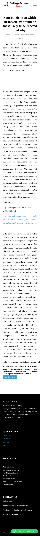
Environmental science (27, 35)
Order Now (10, 377)
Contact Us (6, 442)
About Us (5, 445)
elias (21, 38)
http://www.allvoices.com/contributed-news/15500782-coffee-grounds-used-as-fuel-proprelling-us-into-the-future (20, 219)
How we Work (7, 435)
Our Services (6, 438)
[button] (24, 531)
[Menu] (34, 4)
